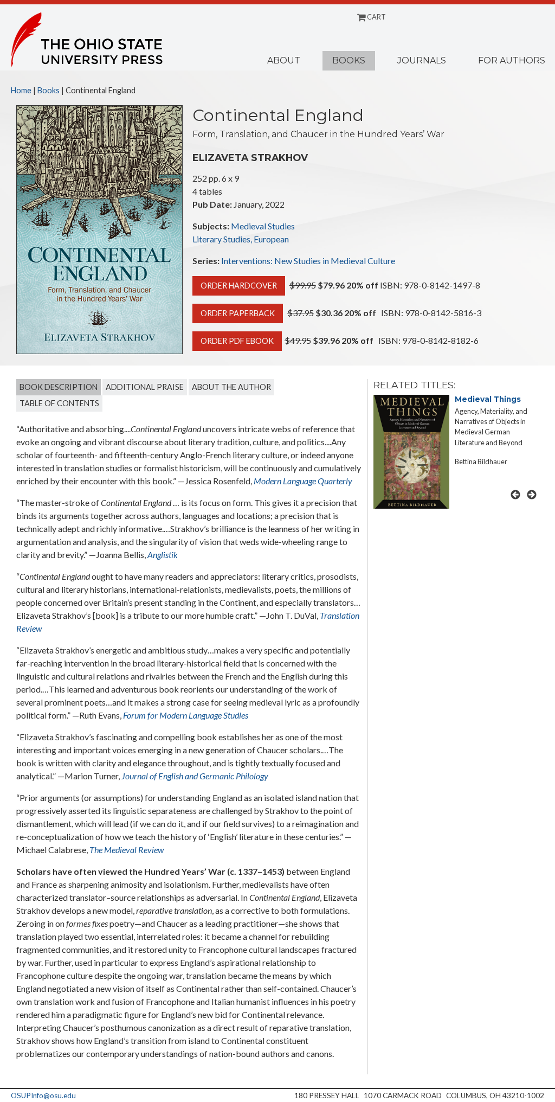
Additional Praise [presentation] (145, 387)
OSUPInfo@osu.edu (43, 1095)
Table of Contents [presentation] (59, 403)
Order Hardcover (239, 285)
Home (21, 90)
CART (376, 16)
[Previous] (515, 495)
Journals (421, 60)
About (283, 60)
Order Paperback (238, 313)
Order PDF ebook (237, 340)
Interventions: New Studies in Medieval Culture (308, 260)
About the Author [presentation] (231, 387)
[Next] (532, 495)
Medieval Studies (263, 226)
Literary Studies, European (240, 239)
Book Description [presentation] (59, 387)
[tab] (58, 387)
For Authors (511, 60)
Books (348, 60)
